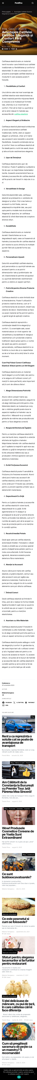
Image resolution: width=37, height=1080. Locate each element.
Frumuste (12, 808)
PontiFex (18, 3)
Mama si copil (19, 763)
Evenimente (18, 950)
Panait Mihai (6, 755)
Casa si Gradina (17, 28)
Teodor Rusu (6, 801)
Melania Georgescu (8, 693)
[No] (35, 1074)
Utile (32, 763)
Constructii (30, 854)
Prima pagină (6, 11)
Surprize (27, 808)
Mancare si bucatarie (9, 914)
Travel (28, 763)
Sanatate (20, 808)
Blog (4, 28)
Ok (19, 1077)
